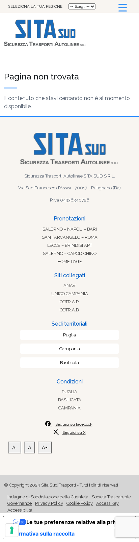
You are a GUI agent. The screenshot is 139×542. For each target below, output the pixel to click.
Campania (69, 348)
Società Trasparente (111, 496)
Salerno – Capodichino (69, 253)
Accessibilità (19, 510)
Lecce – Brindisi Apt (69, 245)
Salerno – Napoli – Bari (70, 229)
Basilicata (69, 362)
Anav (69, 285)
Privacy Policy (49, 503)
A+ (45, 447)
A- (15, 447)
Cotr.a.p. (69, 301)
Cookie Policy (79, 503)
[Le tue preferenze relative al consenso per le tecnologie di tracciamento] (11, 530)
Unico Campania (69, 293)
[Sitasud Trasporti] (69, 33)
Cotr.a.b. (70, 309)
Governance (19, 503)
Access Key (107, 503)
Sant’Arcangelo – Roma (70, 237)
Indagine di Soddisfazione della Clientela (47, 496)
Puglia (69, 334)
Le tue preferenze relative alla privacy (76, 522)
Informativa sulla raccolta (41, 533)
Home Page (69, 261)
